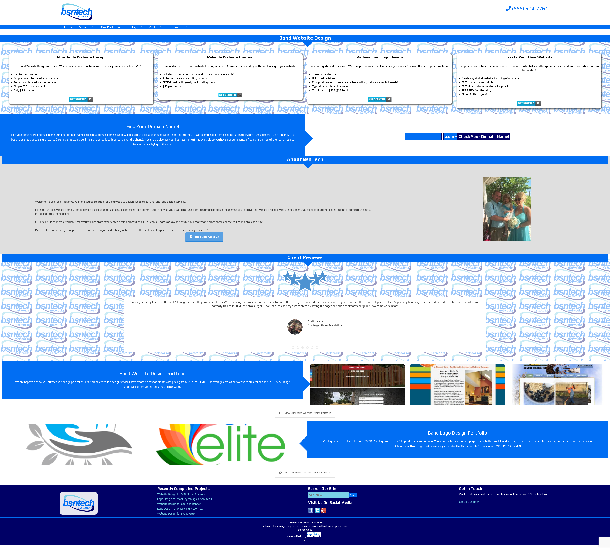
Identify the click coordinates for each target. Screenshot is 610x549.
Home (68, 27)
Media (153, 27)
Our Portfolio (110, 27)
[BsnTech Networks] (76, 11)
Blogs (134, 27)
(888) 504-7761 (529, 8)
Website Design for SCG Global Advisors (181, 494)
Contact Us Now (469, 501)
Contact (191, 27)
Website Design (295, 536)
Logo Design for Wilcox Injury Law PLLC (180, 508)
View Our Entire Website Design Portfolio (308, 412)
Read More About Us (207, 236)
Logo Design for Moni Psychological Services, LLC (186, 499)
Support (174, 27)
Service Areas (305, 529)
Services (85, 27)
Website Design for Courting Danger (179, 503)
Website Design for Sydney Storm (177, 513)
